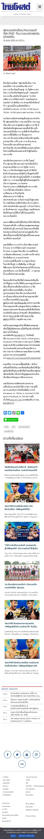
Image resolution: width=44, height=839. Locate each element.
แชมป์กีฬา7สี (9, 431)
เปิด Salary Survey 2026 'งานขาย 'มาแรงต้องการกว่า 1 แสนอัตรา (25, 719)
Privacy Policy (31, 816)
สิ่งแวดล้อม (29, 795)
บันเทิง (4, 818)
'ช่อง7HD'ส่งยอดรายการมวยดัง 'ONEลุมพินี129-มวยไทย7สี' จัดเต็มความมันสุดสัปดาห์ (21, 626)
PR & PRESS (30, 804)
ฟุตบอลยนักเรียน (24, 427)
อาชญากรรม (6, 806)
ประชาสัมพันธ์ (30, 789)
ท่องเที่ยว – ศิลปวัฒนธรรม (35, 786)
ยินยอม (13, 836)
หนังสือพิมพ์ (7, 795)
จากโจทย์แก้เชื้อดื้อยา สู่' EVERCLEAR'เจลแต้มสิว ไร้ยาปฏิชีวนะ (25, 707)
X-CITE (4, 809)
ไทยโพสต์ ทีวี (6, 821)
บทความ (5, 786)
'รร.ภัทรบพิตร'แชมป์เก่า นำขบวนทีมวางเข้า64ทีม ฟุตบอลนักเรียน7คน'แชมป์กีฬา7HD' (21, 587)
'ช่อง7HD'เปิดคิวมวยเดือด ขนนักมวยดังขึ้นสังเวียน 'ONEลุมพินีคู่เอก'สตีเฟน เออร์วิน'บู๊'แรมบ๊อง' (22, 666)
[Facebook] (7, 754)
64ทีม (6, 427)
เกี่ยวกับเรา (29, 807)
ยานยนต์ (5, 812)
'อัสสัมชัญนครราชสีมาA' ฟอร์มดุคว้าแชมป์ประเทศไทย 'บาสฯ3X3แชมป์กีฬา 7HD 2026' (22, 470)
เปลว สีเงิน (6, 780)
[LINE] (22, 764)
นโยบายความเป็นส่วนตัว (26, 836)
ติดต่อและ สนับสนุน (32, 810)
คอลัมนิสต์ (6, 783)
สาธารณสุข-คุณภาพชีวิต (10, 815)
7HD (13, 427)
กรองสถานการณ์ (31, 777)
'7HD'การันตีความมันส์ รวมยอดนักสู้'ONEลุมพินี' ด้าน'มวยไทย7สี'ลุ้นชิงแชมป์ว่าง (21, 548)
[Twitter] (17, 754)
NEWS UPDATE (10, 689)
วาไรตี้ (28, 780)
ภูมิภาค (28, 792)
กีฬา (27, 783)
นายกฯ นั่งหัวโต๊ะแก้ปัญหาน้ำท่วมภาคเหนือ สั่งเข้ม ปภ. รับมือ (24, 713)
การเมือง (5, 777)
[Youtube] (26, 754)
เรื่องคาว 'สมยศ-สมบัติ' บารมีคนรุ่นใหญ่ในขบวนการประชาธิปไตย (25, 701)
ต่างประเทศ (6, 803)
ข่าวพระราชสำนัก (8, 792)
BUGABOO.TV (19, 335)
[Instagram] (36, 754)
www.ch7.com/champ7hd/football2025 (24, 358)
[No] (41, 833)
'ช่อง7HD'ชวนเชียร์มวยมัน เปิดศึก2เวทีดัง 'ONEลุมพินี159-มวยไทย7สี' (19, 509)
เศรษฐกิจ (6, 789)
